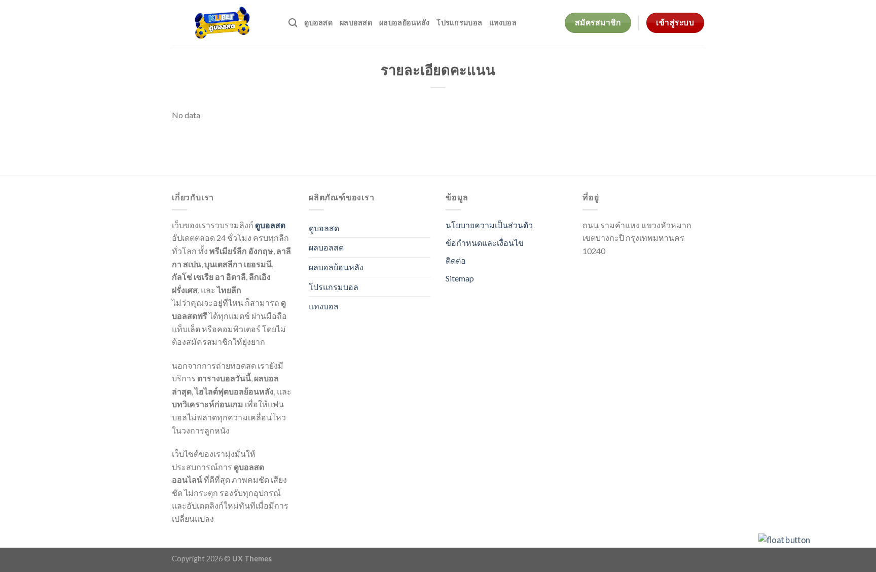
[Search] (292, 23)
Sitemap (460, 278)
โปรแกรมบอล (459, 22)
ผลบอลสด (356, 22)
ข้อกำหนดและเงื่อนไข (485, 242)
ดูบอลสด (318, 22)
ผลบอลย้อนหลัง (404, 22)
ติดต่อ (456, 260)
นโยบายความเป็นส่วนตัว (489, 225)
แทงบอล (503, 22)
